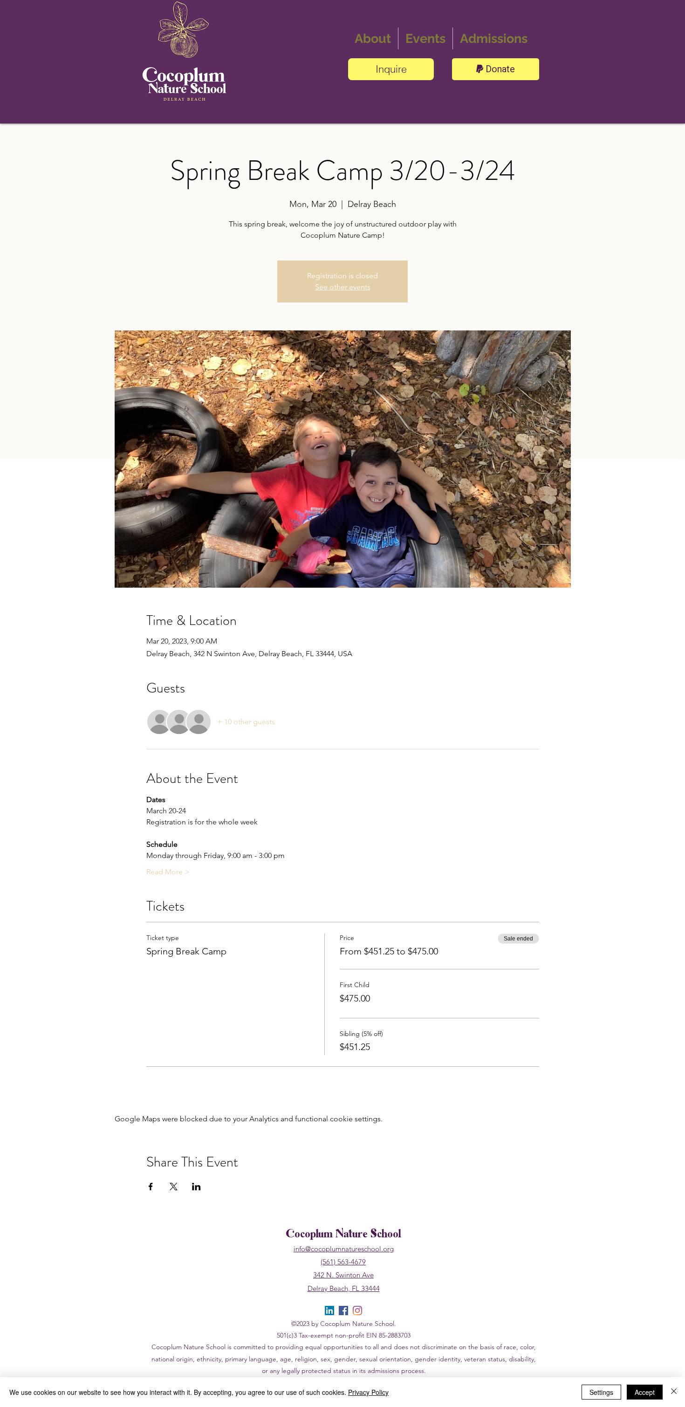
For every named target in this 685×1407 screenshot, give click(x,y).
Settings (601, 1392)
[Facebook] (343, 1310)
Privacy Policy (368, 1392)
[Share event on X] (173, 1186)
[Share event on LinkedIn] (196, 1186)
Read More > (168, 871)
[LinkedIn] (329, 1310)
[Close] (673, 1392)
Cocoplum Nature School (343, 1234)
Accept (645, 1392)
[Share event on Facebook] (150, 1186)
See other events (342, 286)
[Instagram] (357, 1310)
